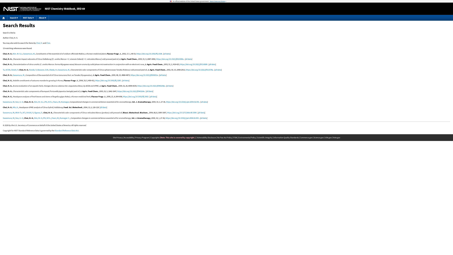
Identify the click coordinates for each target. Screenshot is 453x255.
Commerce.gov (306, 137)
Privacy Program (142, 137)
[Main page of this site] (3, 18)
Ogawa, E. (38, 112)
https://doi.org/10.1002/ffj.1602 (135, 96)
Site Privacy (118, 137)
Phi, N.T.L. (48, 102)
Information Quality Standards (286, 137)
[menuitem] (3, 18)
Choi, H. (39, 43)
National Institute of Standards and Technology (22, 8)
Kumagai (65, 102)
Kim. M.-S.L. (17, 53)
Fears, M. (56, 102)
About (41, 17)
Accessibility (129, 137)
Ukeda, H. (53, 69)
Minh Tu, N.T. (20, 112)
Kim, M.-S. (38, 118)
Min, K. (15, 107)
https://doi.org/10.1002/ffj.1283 (108, 80)
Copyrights (154, 137)
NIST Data (27, 17)
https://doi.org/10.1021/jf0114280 (193, 64)
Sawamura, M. (29, 53)
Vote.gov (336, 137)
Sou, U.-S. (19, 118)
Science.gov (319, 137)
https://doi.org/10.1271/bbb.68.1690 (182, 112)
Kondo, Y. (33, 69)
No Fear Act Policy (224, 137)
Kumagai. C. (65, 118)
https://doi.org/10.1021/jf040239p (151, 86)
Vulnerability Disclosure (206, 137)
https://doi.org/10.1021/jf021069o (170, 59)
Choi (48, 43)
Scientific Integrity (264, 137)
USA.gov (328, 137)
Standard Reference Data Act (67, 130)
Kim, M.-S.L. (39, 102)
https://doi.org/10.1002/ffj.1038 (149, 53)
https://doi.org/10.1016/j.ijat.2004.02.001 (182, 102)
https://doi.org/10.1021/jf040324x (131, 91)
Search (13, 17)
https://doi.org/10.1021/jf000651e (144, 75)
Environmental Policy (247, 137)
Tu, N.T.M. (6, 69)
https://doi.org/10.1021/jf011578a (199, 69)
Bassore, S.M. (43, 69)
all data (167, 53)
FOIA (235, 137)
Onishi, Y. (14, 69)
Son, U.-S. (19, 102)
